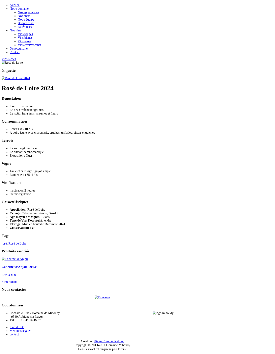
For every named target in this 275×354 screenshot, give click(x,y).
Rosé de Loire (17, 243)
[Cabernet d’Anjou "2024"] (15, 259)
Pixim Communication (108, 341)
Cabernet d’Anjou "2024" (20, 267)
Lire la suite (9, 275)
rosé (4, 243)
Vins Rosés (9, 59)
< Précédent (9, 281)
